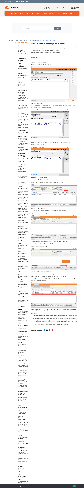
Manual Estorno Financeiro (21, 101)
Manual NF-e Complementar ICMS (22, 58)
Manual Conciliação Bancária (22, 356)
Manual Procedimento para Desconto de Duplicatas (22, 178)
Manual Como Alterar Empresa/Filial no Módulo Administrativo (23, 219)
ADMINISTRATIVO (27, 40)
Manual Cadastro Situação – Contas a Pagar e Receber (22, 470)
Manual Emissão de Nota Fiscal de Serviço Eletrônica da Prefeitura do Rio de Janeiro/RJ (23, 134)
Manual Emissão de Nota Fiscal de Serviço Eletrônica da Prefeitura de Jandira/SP (23, 196)
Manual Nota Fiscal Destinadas (22, 72)
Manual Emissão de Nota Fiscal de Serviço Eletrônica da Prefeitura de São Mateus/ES (23, 213)
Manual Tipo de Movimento (21, 169)
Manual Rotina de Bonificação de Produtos (23, 156)
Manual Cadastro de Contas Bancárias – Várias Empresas (22, 401)
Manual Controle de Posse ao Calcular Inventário (22, 478)
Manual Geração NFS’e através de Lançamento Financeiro (23, 341)
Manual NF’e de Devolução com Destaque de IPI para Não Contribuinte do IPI (22, 395)
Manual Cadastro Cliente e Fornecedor (23, 54)
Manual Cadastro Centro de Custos (23, 482)
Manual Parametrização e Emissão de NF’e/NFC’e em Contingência (23, 140)
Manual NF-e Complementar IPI (21, 51)
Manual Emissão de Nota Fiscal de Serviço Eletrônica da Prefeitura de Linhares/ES (23, 224)
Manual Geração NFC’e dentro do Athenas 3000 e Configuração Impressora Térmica (23, 316)
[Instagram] (76, 1)
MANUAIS (34, 40)
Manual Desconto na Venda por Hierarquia (22, 259)
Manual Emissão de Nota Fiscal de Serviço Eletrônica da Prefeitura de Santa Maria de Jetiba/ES (23, 446)
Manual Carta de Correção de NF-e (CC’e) (22, 86)
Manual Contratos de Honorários (22, 274)
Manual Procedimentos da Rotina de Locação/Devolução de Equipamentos (23, 439)
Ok (74, 486)
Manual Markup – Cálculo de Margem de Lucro (23, 262)
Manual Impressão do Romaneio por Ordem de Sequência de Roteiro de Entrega (23, 365)
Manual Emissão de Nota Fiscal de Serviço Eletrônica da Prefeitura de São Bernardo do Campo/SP (23, 183)
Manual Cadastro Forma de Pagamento (23, 462)
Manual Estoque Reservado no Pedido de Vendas (23, 124)
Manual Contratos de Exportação (22, 280)
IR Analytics (65, 13)
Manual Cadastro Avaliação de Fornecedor (23, 390)
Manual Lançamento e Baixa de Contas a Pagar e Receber (23, 409)
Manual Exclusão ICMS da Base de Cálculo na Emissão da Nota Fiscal (22, 208)
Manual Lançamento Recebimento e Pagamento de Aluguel (22, 270)
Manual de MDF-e (21, 296)
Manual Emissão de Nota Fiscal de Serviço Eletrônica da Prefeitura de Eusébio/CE (23, 145)
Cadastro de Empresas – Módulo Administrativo (23, 284)
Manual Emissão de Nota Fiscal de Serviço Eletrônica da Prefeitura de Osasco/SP (23, 190)
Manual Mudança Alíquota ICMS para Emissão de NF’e (22, 94)
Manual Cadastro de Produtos (22, 434)
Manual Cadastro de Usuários (22, 251)
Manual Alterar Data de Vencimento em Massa (22, 104)
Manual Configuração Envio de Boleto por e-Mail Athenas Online (22, 386)
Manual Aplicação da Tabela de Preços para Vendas (22, 242)
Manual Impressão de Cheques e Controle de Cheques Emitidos (23, 426)
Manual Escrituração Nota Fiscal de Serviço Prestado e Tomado (23, 327)
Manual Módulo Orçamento (21, 353)
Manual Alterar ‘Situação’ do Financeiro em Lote (23, 312)
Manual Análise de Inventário (21, 81)
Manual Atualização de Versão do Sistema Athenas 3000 (22, 247)
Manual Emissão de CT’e (23, 370)
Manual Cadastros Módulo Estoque (21, 287)
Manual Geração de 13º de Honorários (23, 277)
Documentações (19, 40)
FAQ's (18, 45)
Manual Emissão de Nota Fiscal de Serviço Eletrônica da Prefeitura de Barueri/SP (23, 307)
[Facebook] (73, 1)
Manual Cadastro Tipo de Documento (23, 466)
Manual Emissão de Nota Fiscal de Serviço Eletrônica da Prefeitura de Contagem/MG (23, 118)
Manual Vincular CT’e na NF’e (23, 294)
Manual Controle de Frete (22, 474)
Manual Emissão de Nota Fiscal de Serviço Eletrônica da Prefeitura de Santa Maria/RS (23, 151)
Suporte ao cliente (61, 7)
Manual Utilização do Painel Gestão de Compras (22, 346)
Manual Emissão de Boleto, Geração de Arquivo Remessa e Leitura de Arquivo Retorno (22, 415)
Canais (37, 13)
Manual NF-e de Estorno (23, 75)
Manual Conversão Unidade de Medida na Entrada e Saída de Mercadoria (22, 236)
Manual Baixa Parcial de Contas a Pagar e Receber (23, 109)
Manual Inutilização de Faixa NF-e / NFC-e (22, 69)
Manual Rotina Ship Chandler (22, 165)
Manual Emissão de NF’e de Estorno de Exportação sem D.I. (23, 129)
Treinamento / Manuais (47, 13)
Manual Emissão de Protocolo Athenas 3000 (23, 98)
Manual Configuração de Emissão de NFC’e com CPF (23, 360)
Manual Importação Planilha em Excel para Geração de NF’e (22, 255)
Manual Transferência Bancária (22, 405)
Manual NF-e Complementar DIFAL (22, 66)
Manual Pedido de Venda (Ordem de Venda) (23, 373)
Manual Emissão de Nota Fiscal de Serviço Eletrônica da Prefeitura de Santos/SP (23, 202)
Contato (58, 13)
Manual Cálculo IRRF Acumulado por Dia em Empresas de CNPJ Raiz (23, 421)
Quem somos (14, 13)
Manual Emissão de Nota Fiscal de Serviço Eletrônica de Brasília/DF (23, 113)
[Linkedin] (79, 1)
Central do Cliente (30, 13)
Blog (71, 13)
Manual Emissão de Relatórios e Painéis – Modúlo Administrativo (22, 331)
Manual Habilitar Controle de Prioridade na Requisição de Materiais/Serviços (23, 160)
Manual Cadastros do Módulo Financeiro (22, 290)
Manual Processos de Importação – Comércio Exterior (22, 322)
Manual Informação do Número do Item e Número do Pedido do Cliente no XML (22, 381)
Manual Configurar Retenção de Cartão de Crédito (23, 458)
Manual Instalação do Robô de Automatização (23, 350)
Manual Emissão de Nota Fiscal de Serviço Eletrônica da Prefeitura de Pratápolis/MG (23, 230)
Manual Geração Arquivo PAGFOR (23, 376)
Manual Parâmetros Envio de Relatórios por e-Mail (23, 265)
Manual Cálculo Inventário (21, 78)
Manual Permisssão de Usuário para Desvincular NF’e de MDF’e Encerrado (23, 301)
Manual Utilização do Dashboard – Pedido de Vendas (23, 336)
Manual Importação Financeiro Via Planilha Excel (22, 173)
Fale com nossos (75, 8)
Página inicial (11, 40)
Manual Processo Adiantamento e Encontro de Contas (23, 430)
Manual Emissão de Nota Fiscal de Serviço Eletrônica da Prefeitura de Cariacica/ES (23, 452)
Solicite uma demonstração (47, 8)
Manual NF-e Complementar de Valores (21, 62)
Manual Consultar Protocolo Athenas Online (23, 90)
